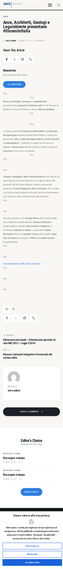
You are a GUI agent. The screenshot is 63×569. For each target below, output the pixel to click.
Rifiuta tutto (32, 554)
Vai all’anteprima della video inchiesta (21, 263)
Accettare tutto (32, 562)
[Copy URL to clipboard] (30, 59)
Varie (5, 17)
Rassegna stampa (12, 454)
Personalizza (32, 546)
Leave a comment (30, 412)
